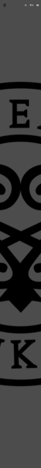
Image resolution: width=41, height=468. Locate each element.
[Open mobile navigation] (37, 5)
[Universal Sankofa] (5, 5)
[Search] (25, 5)
